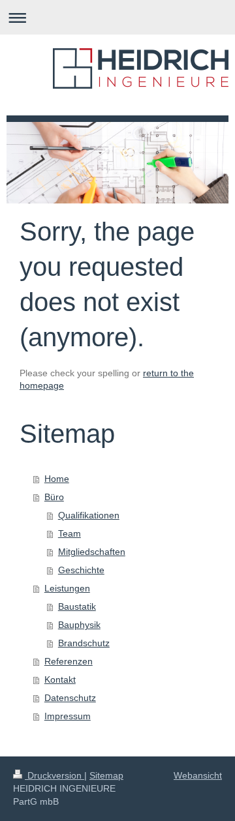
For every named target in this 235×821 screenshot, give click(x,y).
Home (56, 478)
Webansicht (198, 775)
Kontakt (60, 679)
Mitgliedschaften (91, 551)
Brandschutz (84, 643)
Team (69, 533)
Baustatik (77, 606)
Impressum (67, 716)
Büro (54, 497)
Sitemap (106, 775)
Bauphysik (79, 624)
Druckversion (54, 775)
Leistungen (67, 588)
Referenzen (68, 661)
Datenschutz (70, 698)
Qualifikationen (88, 515)
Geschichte (81, 570)
